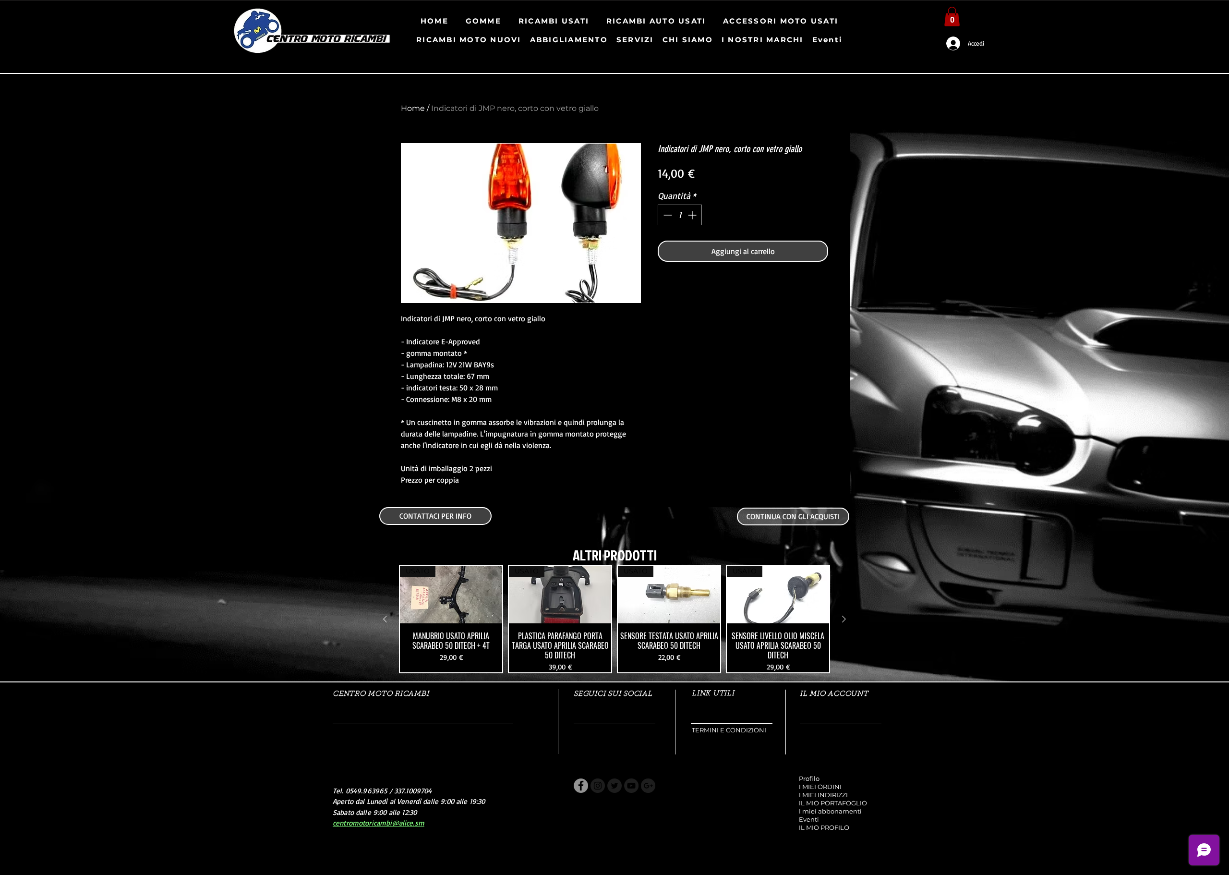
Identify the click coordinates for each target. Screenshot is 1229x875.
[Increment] (693, 215)
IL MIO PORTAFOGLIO (833, 803)
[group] (614, 619)
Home (413, 108)
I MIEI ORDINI (820, 786)
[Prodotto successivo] (844, 619)
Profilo (809, 778)
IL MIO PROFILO (824, 827)
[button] (952, 16)
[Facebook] (581, 785)
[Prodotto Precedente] (385, 619)
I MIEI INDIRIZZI (823, 795)
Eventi (809, 819)
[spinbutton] (680, 215)
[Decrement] (666, 215)
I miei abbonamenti (830, 811)
